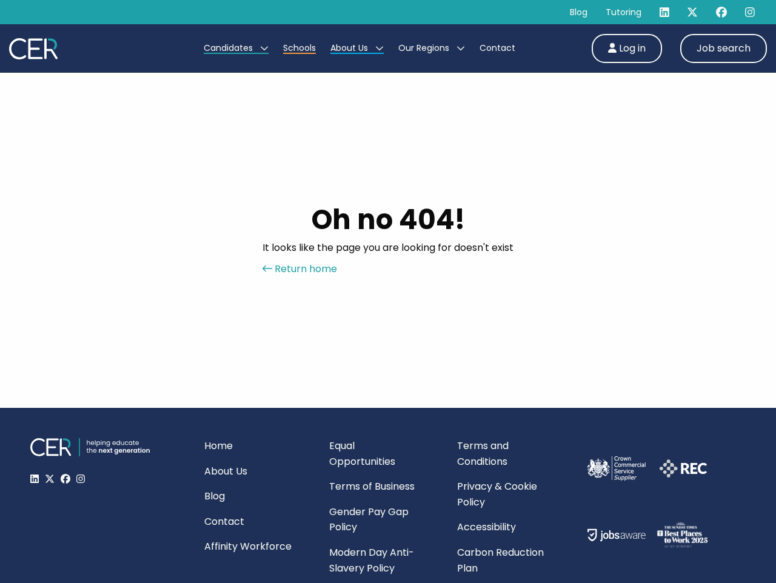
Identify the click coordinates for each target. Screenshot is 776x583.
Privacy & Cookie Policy (497, 494)
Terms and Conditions (483, 453)
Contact (497, 48)
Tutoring (623, 12)
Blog (578, 12)
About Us (350, 48)
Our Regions (425, 48)
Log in (631, 48)
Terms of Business (372, 486)
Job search (724, 48)
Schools (299, 48)
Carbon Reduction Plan (500, 560)
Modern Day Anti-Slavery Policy (371, 560)
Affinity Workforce (248, 546)
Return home (304, 269)
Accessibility (486, 527)
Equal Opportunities (362, 453)
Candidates (229, 48)
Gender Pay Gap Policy (369, 520)
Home (218, 446)
